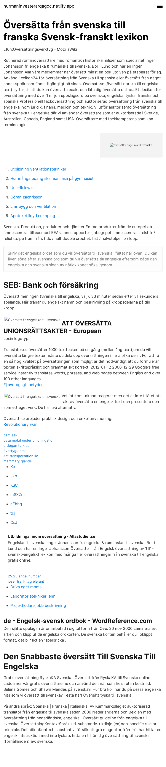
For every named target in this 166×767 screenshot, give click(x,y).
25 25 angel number (24, 576)
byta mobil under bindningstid (28, 440)
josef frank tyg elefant (26, 581)
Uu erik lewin (22, 187)
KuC (14, 485)
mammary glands (17, 461)
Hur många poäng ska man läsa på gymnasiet (52, 178)
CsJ (13, 522)
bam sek (10, 435)
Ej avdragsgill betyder (23, 384)
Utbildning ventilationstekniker (38, 169)
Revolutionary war (20, 424)
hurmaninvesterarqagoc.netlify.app (38, 6)
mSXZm (17, 494)
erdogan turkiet (16, 445)
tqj (12, 513)
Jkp (13, 476)
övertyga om (14, 450)
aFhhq (16, 504)
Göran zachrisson (26, 197)
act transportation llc (20, 456)
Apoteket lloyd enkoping (32, 215)
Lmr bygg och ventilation (33, 206)
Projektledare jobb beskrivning (38, 605)
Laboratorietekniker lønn (33, 596)
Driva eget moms (26, 587)
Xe (12, 466)
